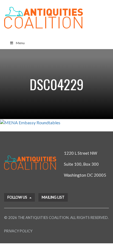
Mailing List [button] (53, 197)
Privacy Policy (18, 231)
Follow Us (17, 197)
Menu (20, 43)
